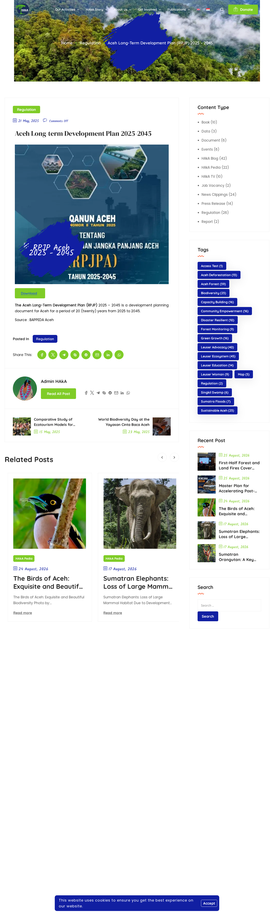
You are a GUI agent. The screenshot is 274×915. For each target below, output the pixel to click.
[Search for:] (229, 605)
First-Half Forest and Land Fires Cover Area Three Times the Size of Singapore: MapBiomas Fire (239, 465)
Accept (209, 903)
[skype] (74, 354)
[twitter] (52, 354)
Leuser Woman (215, 374)
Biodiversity (213, 293)
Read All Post (58, 393)
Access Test (212, 266)
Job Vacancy (213, 185)
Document (211, 140)
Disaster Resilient (217, 320)
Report (207, 221)
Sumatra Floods (216, 401)
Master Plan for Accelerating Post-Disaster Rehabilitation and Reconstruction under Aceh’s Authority (240, 488)
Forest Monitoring (217, 329)
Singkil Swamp (214, 392)
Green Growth (215, 338)
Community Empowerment (225, 311)
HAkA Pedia (18, 558)
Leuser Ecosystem (218, 356)
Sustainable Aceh (217, 410)
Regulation (90, 42)
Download (29, 293)
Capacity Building (217, 302)
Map (244, 374)
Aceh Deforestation (219, 275)
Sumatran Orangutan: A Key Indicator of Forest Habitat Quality (237, 557)
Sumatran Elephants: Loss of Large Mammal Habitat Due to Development (133, 582)
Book (206, 122)
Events (207, 149)
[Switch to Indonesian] (208, 9)
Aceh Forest (213, 284)
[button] (162, 457)
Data (206, 131)
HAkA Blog (210, 158)
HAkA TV (208, 176)
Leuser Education (217, 365)
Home (67, 42)
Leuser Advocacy (217, 347)
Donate (246, 9)
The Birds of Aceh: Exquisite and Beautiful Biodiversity (43, 582)
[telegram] (63, 354)
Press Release (213, 203)
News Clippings (215, 194)
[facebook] (41, 354)
